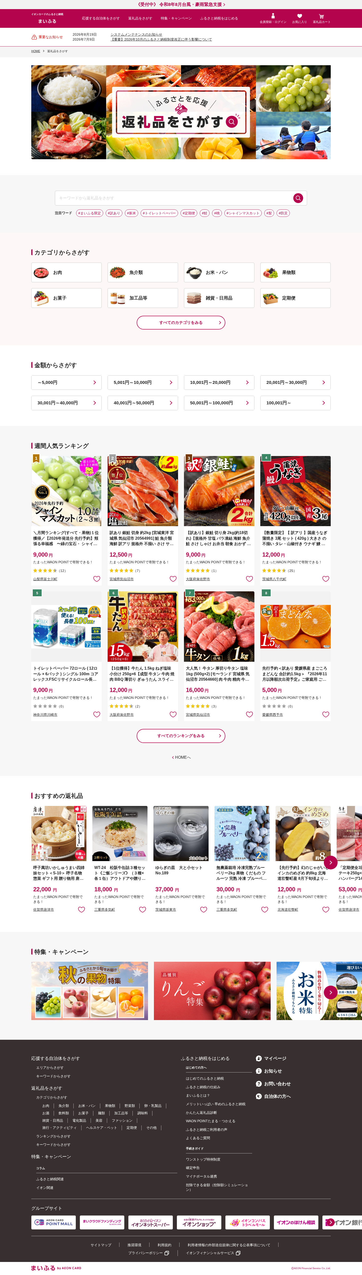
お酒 (45, 1113)
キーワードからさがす (53, 1076)
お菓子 (83, 1113)
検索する (298, 198)
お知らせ (273, 1071)
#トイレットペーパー (159, 213)
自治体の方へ (277, 1096)
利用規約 (164, 1245)
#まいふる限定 (89, 213)
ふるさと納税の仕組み (203, 1087)
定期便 (132, 1128)
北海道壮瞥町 (288, 910)
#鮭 (204, 213)
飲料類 (64, 1113)
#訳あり (114, 213)
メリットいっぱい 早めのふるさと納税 (216, 1104)
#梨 (269, 213)
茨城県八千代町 (274, 579)
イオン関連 (44, 1188)
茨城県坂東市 (165, 910)
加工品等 (121, 1113)
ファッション (122, 1120)
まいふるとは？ (198, 1095)
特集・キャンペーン (176, 18)
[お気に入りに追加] (96, 578)
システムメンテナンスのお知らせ (136, 34)
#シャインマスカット (243, 213)
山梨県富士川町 (45, 579)
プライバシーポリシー (145, 1253)
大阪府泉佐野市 (198, 579)
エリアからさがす (50, 1068)
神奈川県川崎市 (45, 715)
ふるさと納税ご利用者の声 (206, 1130)
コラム (40, 1168)
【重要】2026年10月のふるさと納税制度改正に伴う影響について (161, 39)
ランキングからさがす (53, 1136)
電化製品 (79, 1120)
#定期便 (189, 213)
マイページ (275, 1058)
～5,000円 (47, 382)
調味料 (142, 1113)
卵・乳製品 (153, 1106)
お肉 (45, 1106)
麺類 (101, 1113)
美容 (99, 1120)
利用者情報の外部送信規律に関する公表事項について (229, 1245)
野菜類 (130, 1106)
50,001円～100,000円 (211, 402)
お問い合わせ (277, 1083)
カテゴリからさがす (51, 1097)
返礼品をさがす (140, 18)
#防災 (283, 213)
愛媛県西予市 (272, 715)
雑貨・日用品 (52, 1120)
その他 (151, 1128)
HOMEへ (183, 757)
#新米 (131, 213)
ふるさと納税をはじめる (219, 18)
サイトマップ (101, 1245)
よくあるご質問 (198, 1138)
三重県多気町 (104, 910)
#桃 (217, 213)
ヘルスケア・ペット (101, 1128)
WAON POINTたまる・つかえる (210, 1121)
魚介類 (64, 1106)
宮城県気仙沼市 (122, 579)
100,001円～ (278, 402)
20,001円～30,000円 (286, 382)
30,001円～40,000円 (57, 402)
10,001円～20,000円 (210, 382)
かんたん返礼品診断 (201, 1113)
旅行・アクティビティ (59, 1128)
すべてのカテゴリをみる (181, 322)
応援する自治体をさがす (101, 18)
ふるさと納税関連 (50, 1179)
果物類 (110, 1106)
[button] (331, 862)
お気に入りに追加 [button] (96, 578)
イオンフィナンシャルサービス (210, 1253)
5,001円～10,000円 (133, 382)
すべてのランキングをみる (181, 736)
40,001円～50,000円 (134, 402)
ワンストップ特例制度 (203, 1159)
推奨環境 (134, 1245)
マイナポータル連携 (201, 1176)
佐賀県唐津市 (43, 910)
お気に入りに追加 (81, 909)
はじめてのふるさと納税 (205, 1078)
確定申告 (193, 1168)
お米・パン (87, 1106)
